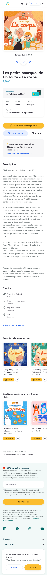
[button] (26, 4)
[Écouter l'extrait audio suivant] (30, 61)
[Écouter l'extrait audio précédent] (16, 61)
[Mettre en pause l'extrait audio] (23, 61)
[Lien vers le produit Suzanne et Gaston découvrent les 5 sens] (15, 413)
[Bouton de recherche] (22, 4)
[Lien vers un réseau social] (5, 529)
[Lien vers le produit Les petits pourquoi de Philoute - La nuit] (15, 354)
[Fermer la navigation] (3, 3)
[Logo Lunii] (8, 4)
